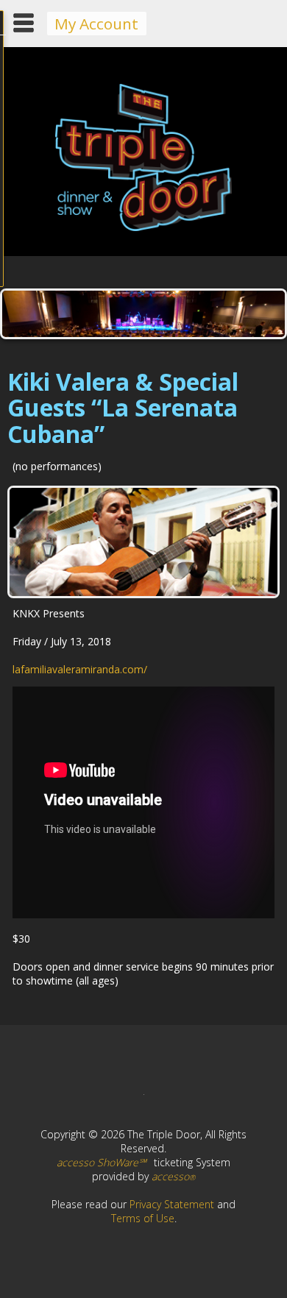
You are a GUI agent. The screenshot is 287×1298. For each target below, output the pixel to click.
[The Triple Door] (143, 227)
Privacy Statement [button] (172, 1204)
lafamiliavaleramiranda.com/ (80, 669)
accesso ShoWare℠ (101, 1162)
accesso (173, 1176)
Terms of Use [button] (142, 1218)
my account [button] (96, 23)
